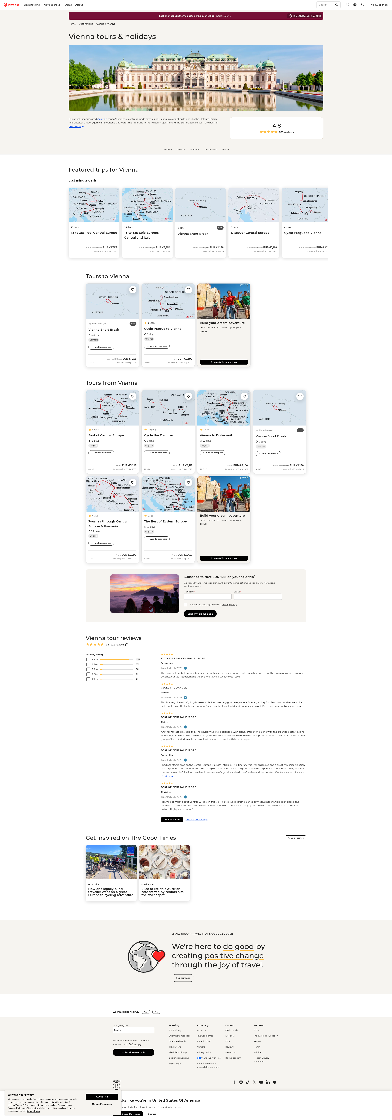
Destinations (32, 4)
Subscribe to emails (133, 1052)
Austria (100, 23)
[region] (63, 1102)
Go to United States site (127, 1114)
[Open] (127, 645)
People (257, 1041)
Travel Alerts (175, 1047)
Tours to (181, 149)
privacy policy (229, 604)
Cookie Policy (33, 1111)
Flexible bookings (178, 1052)
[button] (132, 289)
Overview (167, 149)
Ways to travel (52, 4)
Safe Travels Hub (177, 1041)
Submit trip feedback (179, 1036)
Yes (145, 1012)
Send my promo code (200, 613)
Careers (201, 1047)
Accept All (102, 1096)
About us (201, 1030)
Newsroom (230, 1052)
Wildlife (257, 1052)
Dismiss (152, 1114)
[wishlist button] (132, 289)
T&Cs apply (135, 1044)
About (79, 4)
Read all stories (296, 838)
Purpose (258, 1025)
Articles (225, 149)
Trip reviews (211, 149)
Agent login (175, 1063)
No (156, 1012)
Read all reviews (172, 819)
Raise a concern (233, 1058)
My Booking (175, 1030)
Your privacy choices (211, 1058)
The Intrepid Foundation (266, 1036)
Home (72, 23)
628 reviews (286, 132)
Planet (257, 1047)
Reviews (229, 1047)
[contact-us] (362, 5)
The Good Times (205, 1036)
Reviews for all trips (196, 819)
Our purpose (183, 977)
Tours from (195, 149)
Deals (68, 4)
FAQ (227, 1041)
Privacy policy (204, 1052)
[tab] (83, 180)
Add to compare (102, 347)
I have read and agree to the (213, 604)
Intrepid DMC (204, 1041)
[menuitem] (11, 5)
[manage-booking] (355, 5)
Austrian (102, 118)
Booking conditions (179, 1058)
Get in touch (231, 1030)
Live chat (229, 1036)
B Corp (257, 1030)
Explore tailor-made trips (224, 362)
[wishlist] (347, 5)
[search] (325, 5)
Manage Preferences (102, 1104)
